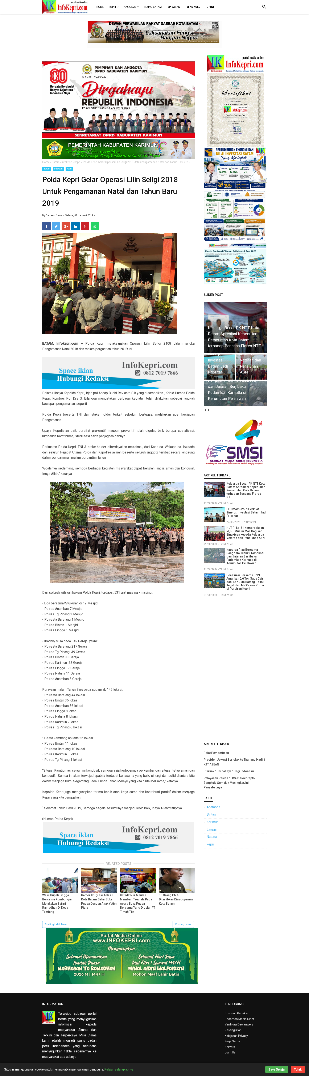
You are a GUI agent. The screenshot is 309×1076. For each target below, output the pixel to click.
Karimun (212, 822)
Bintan (211, 814)
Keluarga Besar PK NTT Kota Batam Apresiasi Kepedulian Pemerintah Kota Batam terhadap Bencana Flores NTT (245, 490)
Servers (230, 1047)
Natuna (212, 837)
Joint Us (230, 1052)
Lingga (212, 829)
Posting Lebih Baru (56, 924)
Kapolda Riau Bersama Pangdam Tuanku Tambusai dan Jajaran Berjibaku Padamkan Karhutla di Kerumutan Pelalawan (245, 556)
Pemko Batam (153, 7)
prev (205, 410)
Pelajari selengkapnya (118, 1069)
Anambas (213, 807)
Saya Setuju (277, 1069)
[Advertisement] (235, 668)
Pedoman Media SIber (239, 1019)
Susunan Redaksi (236, 1013)
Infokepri (58, 169)
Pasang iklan (233, 1030)
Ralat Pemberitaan (216, 753)
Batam (47, 169)
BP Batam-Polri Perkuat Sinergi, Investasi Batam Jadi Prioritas (246, 512)
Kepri (113, 7)
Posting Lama (183, 924)
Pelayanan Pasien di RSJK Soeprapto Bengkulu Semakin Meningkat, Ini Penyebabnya (229, 782)
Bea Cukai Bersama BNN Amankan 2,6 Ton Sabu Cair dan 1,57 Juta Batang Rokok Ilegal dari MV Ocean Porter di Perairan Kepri (245, 581)
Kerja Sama (232, 1041)
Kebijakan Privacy (236, 1035)
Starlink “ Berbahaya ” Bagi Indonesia (229, 771)
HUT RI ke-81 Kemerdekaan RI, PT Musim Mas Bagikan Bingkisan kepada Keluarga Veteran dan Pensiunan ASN (245, 533)
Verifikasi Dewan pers (239, 1024)
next (208, 410)
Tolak (297, 1069)
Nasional (130, 7)
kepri (69, 169)
